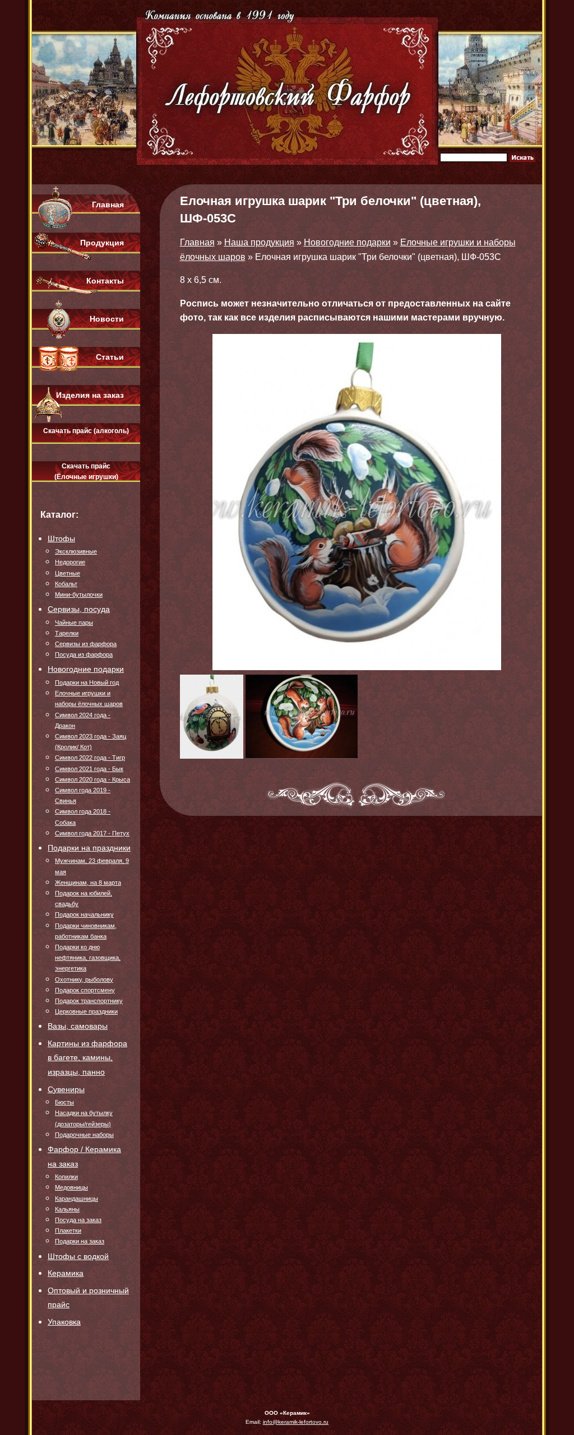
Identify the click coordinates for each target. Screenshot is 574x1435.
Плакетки (68, 1230)
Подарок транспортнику (89, 1000)
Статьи (110, 356)
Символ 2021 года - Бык (89, 768)
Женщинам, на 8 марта (88, 882)
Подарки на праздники (89, 847)
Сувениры (66, 1089)
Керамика (66, 1273)
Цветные (67, 573)
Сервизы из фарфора (86, 643)
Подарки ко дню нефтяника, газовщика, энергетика (88, 958)
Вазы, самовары (78, 1025)
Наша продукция (259, 242)
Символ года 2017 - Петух (92, 833)
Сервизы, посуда (79, 609)
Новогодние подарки (86, 669)
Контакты (105, 280)
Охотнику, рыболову (84, 979)
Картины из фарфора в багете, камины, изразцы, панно (87, 1057)
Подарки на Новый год (87, 682)
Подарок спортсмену (85, 990)
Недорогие (70, 562)
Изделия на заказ (90, 395)
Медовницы (71, 1187)
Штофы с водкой (78, 1256)
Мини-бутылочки (79, 594)
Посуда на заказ (78, 1219)
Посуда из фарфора (84, 654)
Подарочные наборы (84, 1134)
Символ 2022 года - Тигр (90, 757)
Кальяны (67, 1209)
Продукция (102, 242)
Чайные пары (74, 622)
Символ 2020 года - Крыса (92, 779)
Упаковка (64, 1321)
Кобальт (66, 583)
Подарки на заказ (79, 1241)
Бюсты (64, 1102)
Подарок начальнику (84, 914)
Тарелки (66, 633)
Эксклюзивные (76, 551)
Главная (108, 204)
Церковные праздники (86, 1011)
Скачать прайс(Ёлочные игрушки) (86, 471)
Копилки (66, 1176)
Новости (107, 318)
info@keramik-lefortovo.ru (295, 1422)
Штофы (61, 538)
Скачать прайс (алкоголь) (86, 431)
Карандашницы (76, 1198)
